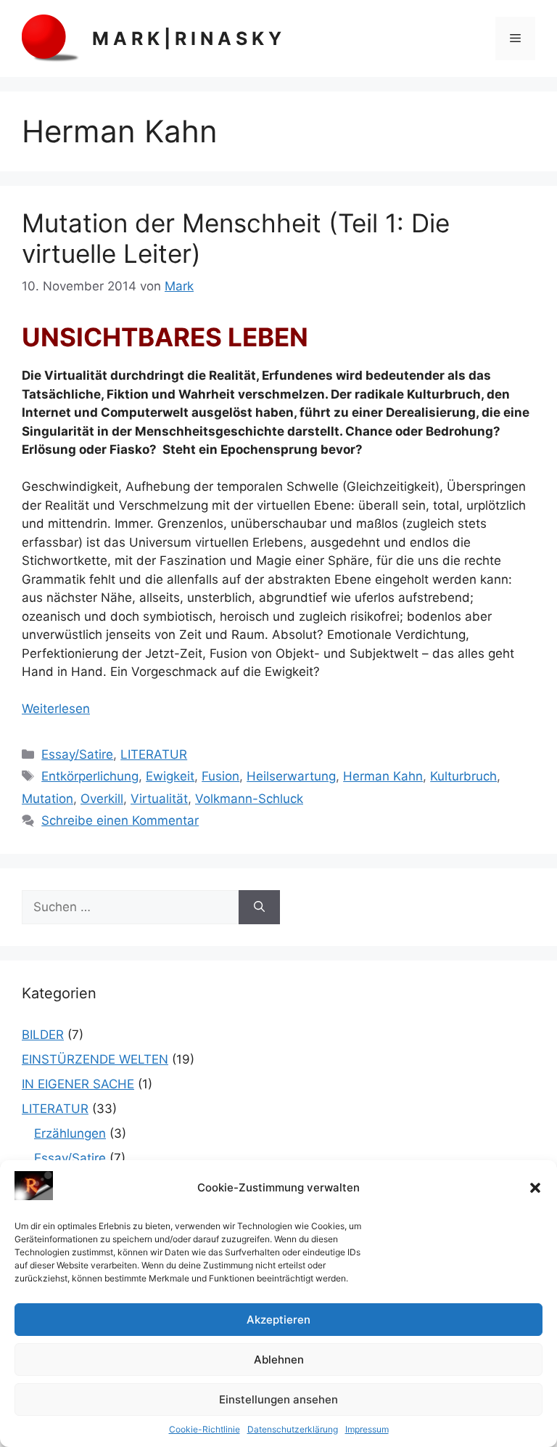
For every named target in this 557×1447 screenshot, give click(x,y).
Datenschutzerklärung (292, 1429)
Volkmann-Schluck (249, 798)
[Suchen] (259, 907)
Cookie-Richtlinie (204, 1429)
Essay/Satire (77, 754)
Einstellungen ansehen (278, 1399)
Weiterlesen (56, 708)
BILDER (43, 1034)
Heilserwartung (291, 776)
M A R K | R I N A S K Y (186, 38)
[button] (535, 1188)
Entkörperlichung (90, 776)
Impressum (367, 1429)
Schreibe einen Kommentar (120, 820)
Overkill (102, 798)
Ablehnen (279, 1359)
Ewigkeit (170, 776)
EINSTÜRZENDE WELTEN (95, 1059)
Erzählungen (70, 1133)
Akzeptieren (278, 1319)
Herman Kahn (383, 776)
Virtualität (159, 798)
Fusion (220, 776)
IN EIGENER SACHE (78, 1084)
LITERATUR (153, 754)
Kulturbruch (463, 776)
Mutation (47, 798)
